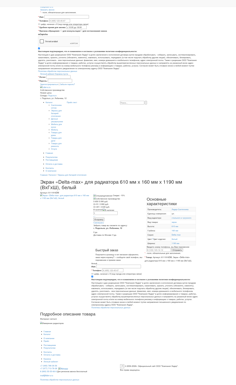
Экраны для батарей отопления (56, 113)
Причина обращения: (49, 30)
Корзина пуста (61, 73)
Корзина (47, 358)
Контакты (50, 168)
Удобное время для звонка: (52, 27)
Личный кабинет (47, 73)
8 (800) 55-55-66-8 (48, 371)
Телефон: (43, 20)
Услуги (54, 148)
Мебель (54, 129)
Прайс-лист (72, 102)
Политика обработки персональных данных (57, 71)
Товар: (148, 257)
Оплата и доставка (54, 163)
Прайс (46, 341)
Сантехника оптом (56, 106)
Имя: (41, 16)
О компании (51, 170)
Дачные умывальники (57, 120)
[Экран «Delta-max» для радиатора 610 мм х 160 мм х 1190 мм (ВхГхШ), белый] (64, 196)
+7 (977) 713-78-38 (48, 368)
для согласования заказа (95, 30)
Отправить (177, 250)
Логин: (42, 77)
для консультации (71, 30)
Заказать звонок (47, 9)
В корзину (99, 219)
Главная (49, 153)
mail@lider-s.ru (46, 6)
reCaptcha (43, 34)
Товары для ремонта (56, 144)
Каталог (49, 102)
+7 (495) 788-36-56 (48, 365)
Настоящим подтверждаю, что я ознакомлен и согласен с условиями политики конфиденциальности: (87, 51)
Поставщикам (52, 159)
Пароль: (42, 80)
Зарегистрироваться (49, 84)
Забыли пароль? (67, 84)
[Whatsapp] (63, 368)
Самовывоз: (98, 222)
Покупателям (51, 157)
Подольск (52, 95)
